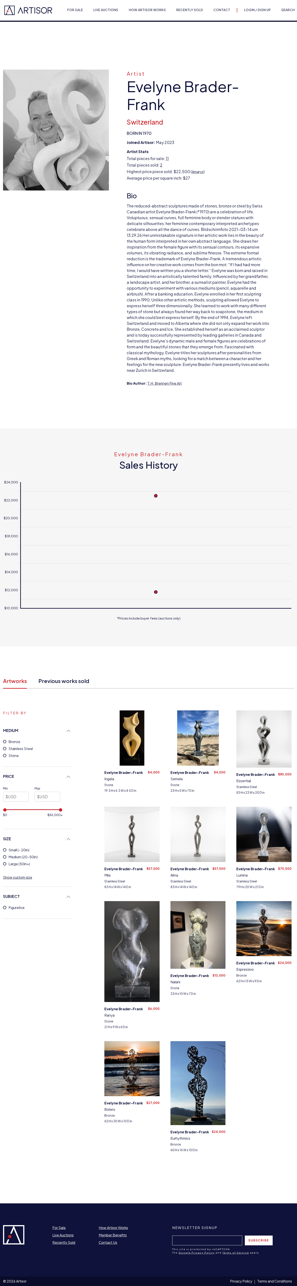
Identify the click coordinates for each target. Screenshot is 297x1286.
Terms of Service (235, 1252)
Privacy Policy (241, 1281)
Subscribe (258, 1240)
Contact (222, 10)
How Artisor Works (147, 10)
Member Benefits (113, 1235)
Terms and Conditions (274, 1281)
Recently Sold (189, 10)
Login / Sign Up (257, 10)
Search (288, 10)
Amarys (198, 172)
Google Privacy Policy (197, 1252)
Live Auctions (105, 10)
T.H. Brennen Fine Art (164, 383)
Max (37, 788)
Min (5, 788)
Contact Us (108, 1242)
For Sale (75, 10)
